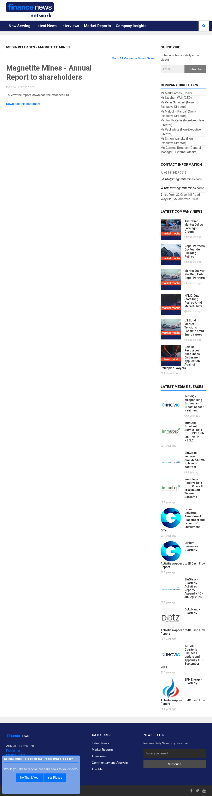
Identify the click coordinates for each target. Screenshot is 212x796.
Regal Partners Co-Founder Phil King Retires (194, 251)
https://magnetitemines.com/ (183, 188)
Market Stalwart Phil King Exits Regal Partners (194, 274)
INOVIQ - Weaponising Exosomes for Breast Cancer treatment (194, 403)
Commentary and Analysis (110, 763)
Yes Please (55, 777)
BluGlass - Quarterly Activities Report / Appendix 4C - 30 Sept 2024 (193, 588)
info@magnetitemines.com (183, 179)
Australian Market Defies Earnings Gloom (193, 226)
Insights (97, 769)
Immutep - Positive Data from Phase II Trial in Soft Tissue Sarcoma (193, 488)
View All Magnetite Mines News (133, 58)
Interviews (70, 26)
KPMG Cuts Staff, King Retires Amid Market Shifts (193, 301)
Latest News (46, 26)
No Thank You (29, 777)
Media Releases (20, 47)
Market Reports (97, 26)
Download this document (23, 104)
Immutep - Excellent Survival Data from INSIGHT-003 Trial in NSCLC (194, 431)
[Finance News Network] (30, 9)
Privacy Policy (15, 755)
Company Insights (131, 26)
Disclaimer (13, 750)
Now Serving (19, 26)
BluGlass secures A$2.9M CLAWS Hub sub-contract (194, 460)
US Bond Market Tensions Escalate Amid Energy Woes (194, 327)
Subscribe (195, 69)
